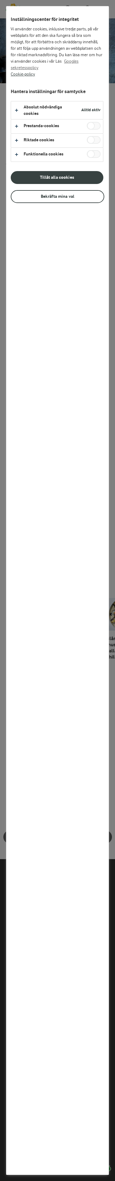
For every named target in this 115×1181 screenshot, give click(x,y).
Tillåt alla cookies (57, 177)
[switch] (94, 126)
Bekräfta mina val (57, 196)
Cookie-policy (23, 74)
